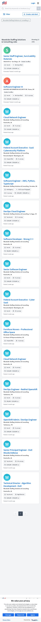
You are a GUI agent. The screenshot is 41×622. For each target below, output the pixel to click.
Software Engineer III (13, 86)
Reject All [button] (20, 615)
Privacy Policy (6, 620)
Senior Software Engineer (15, 269)
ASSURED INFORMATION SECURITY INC (15, 89)
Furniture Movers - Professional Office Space (17, 331)
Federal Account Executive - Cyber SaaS (19, 301)
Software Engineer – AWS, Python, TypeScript (19, 182)
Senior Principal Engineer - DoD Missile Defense (17, 451)
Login (33, 3)
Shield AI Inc (7, 62)
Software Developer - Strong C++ (18, 239)
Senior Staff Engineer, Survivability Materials (19, 57)
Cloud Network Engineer (14, 117)
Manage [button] (8, 615)
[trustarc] (35, 620)
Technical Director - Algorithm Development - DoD (17, 484)
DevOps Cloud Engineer (14, 211)
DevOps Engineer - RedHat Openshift (20, 389)
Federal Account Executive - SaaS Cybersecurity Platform (18, 149)
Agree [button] (33, 615)
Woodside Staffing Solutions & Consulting (16, 120)
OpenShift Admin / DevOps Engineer (20, 419)
